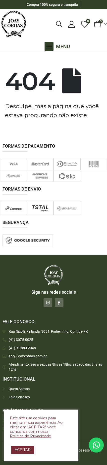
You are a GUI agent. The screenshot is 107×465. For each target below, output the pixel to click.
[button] (49, 46)
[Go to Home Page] (6, 58)
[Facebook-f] (59, 302)
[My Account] (71, 24)
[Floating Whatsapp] (96, 445)
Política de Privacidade (30, 436)
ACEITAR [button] (23, 450)
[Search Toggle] (59, 24)
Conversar (103, 445)
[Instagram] (48, 302)
